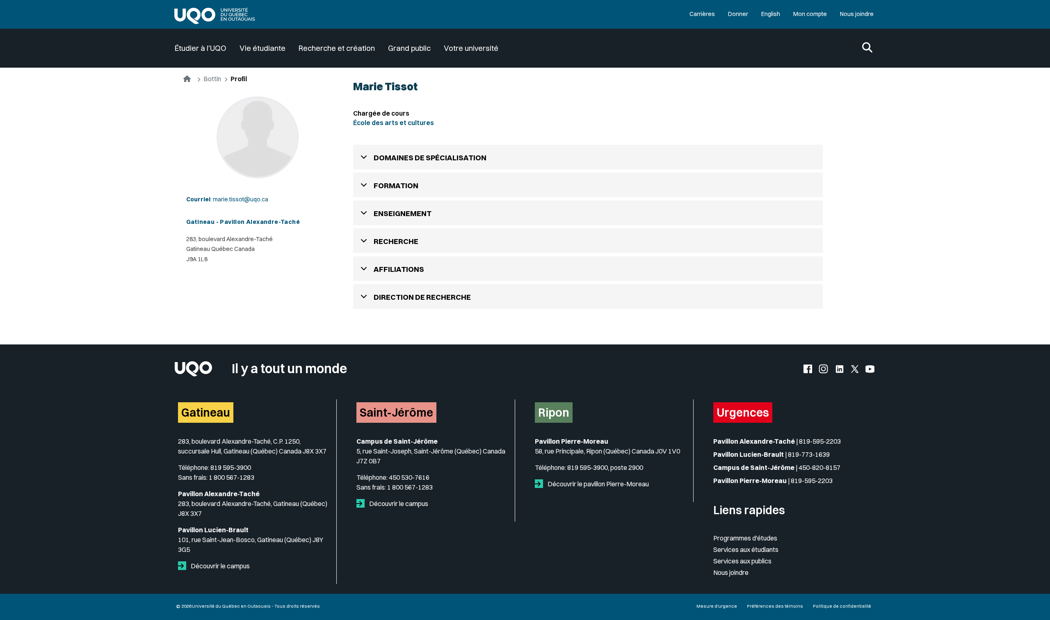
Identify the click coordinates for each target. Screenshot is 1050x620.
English (770, 14)
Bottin (212, 79)
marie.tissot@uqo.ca (240, 199)
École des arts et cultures (393, 123)
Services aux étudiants (745, 549)
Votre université (471, 48)
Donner (738, 14)
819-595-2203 (820, 441)
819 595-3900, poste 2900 (605, 467)
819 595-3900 (230, 467)
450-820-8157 (819, 467)
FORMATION (396, 185)
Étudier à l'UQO (200, 48)
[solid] (183, 566)
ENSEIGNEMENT (402, 213)
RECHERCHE (396, 241)
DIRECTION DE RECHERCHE (422, 297)
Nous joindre (857, 14)
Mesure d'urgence (716, 606)
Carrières (702, 14)
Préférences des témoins (775, 606)
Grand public (409, 48)
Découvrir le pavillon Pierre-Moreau (597, 484)
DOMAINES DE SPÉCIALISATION (430, 157)
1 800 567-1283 (231, 477)
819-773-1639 (809, 454)
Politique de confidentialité (842, 606)
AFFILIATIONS (399, 269)
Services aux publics (742, 561)
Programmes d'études (745, 538)
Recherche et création (337, 48)
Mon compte (810, 14)
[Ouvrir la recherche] (867, 48)
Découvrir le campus (219, 566)
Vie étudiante (262, 48)
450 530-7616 (409, 477)
